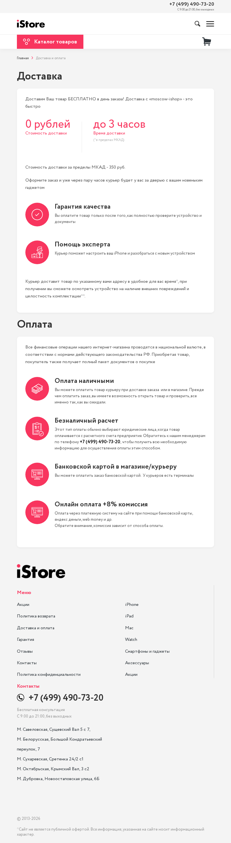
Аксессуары (137, 663)
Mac (129, 628)
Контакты (27, 663)
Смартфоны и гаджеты (147, 651)
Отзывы (25, 651)
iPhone (132, 604)
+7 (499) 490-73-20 (191, 4)
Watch (131, 639)
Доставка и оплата (35, 628)
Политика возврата (36, 616)
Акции (23, 604)
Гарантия (25, 639)
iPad (129, 616)
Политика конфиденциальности (49, 674)
